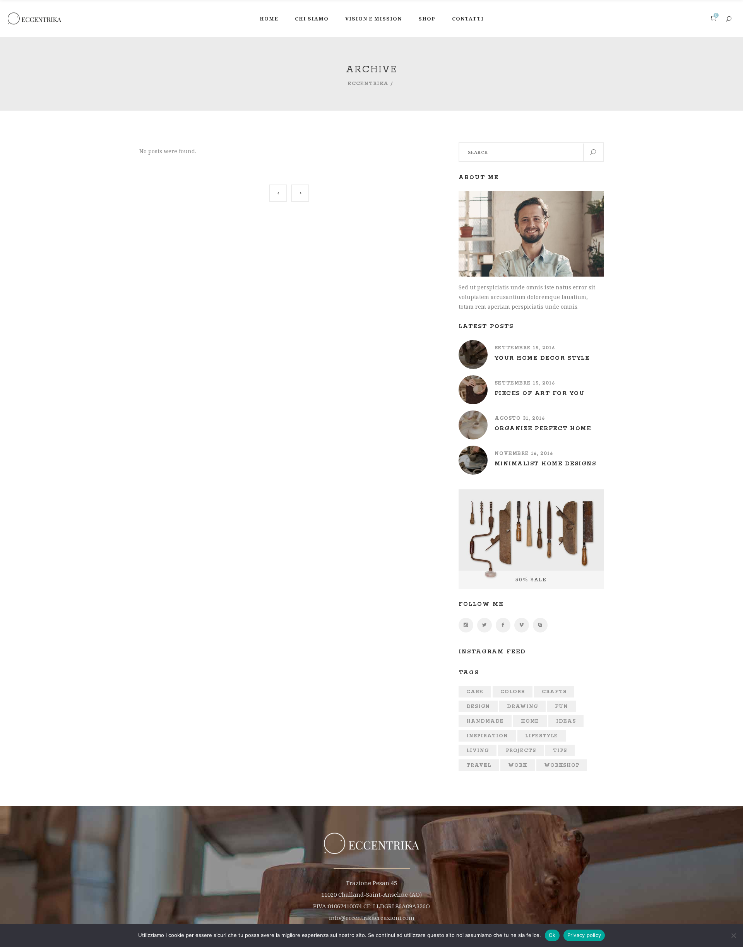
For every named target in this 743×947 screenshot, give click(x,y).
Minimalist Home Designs (545, 463)
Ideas (566, 721)
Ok (552, 935)
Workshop (561, 765)
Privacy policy (584, 935)
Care (474, 692)
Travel (478, 765)
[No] (733, 935)
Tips (560, 751)
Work (517, 765)
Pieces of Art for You (540, 393)
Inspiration (487, 736)
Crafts (554, 692)
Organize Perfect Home (543, 428)
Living (477, 751)
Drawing (522, 706)
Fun (561, 706)
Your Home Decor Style (542, 358)
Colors (512, 692)
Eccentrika (368, 84)
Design (478, 706)
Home (530, 721)
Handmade (485, 721)
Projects (521, 751)
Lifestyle (541, 736)
